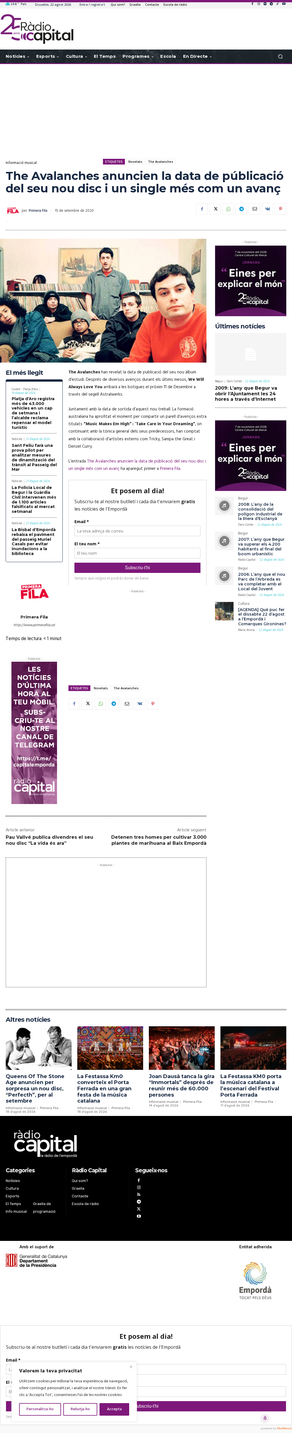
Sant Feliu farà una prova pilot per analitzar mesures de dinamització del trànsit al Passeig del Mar (34, 457)
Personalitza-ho (40, 1409)
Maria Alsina (246, 630)
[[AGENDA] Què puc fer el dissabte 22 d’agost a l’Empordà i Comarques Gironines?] (224, 611)
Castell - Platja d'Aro (25, 389)
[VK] (267, 209)
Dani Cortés (234, 381)
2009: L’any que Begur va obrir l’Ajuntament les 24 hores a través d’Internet (246, 393)
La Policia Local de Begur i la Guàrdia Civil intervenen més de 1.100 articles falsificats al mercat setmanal (34, 499)
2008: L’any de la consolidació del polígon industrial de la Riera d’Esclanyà (260, 511)
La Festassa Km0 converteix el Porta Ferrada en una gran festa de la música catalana (104, 1088)
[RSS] (138, 1195)
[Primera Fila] (14, 210)
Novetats (135, 161)
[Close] (130, 1366)
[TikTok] (277, 4)
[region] (74, 1392)
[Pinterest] (280, 209)
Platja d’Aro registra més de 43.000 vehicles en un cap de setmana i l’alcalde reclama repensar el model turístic (33, 413)
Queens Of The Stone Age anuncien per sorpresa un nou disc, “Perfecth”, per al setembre (35, 1088)
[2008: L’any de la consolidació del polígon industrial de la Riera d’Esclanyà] (224, 506)
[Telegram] (271, 4)
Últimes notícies (240, 326)
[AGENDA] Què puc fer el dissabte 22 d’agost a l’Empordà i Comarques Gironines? (262, 616)
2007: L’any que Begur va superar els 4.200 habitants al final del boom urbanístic (261, 546)
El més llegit (24, 373)
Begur (219, 381)
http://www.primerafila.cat (34, 625)
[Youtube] (284, 4)
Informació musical (21, 163)
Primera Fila (38, 211)
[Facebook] (252, 4)
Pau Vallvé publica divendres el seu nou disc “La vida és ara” (49, 840)
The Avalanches (160, 161)
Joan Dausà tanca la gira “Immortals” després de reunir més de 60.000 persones (181, 1085)
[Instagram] (259, 4)
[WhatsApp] (228, 209)
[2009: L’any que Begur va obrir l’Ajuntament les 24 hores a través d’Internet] (250, 354)
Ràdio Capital (247, 559)
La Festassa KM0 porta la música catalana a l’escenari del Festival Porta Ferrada (250, 1085)
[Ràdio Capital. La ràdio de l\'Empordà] (37, 29)
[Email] (254, 209)
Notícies (17, 439)
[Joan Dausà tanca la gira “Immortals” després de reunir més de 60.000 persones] (182, 1048)
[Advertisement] (146, 109)
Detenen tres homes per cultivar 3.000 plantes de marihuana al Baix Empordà (158, 840)
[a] (98, 1143)
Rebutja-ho (80, 1409)
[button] (280, 56)
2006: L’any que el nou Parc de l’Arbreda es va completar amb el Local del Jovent (261, 581)
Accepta (114, 1409)
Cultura (244, 604)
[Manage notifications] (265, 1418)
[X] (215, 209)
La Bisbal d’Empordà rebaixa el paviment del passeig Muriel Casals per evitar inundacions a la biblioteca (34, 541)
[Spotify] (265, 4)
